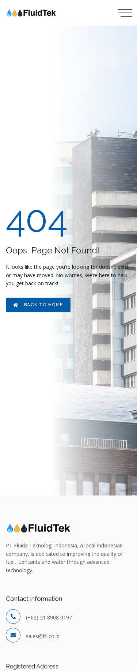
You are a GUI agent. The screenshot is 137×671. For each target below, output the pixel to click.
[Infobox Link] (68, 617)
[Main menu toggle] (122, 12)
